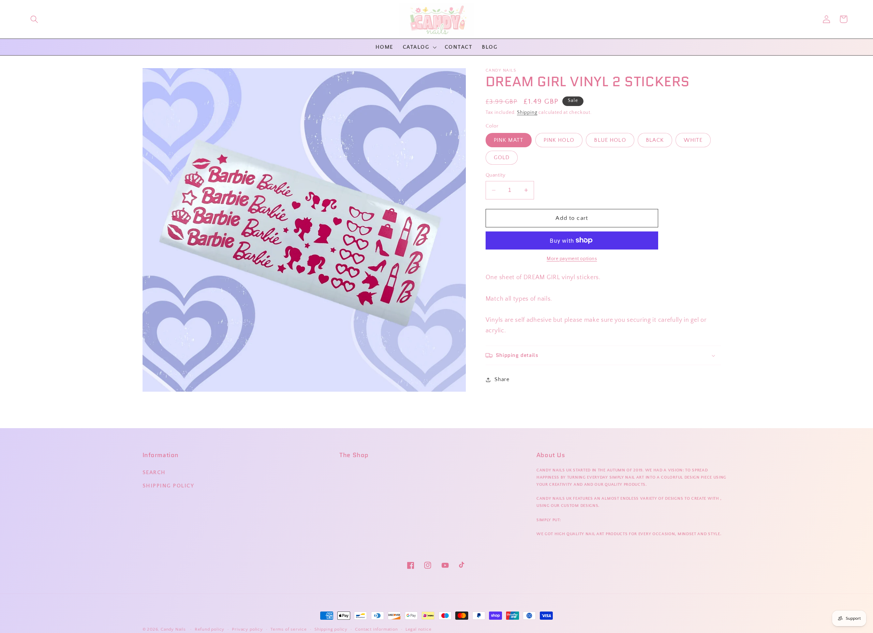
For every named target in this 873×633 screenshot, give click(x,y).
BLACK (655, 140)
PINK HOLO (559, 140)
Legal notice (418, 629)
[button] (34, 19)
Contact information (376, 629)
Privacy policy (247, 629)
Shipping (527, 112)
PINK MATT (508, 140)
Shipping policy (330, 629)
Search (154, 472)
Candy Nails (173, 629)
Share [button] (501, 379)
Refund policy (209, 629)
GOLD (502, 158)
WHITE (693, 140)
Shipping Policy (168, 486)
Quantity (496, 175)
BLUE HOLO (610, 140)
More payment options (572, 258)
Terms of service (288, 629)
